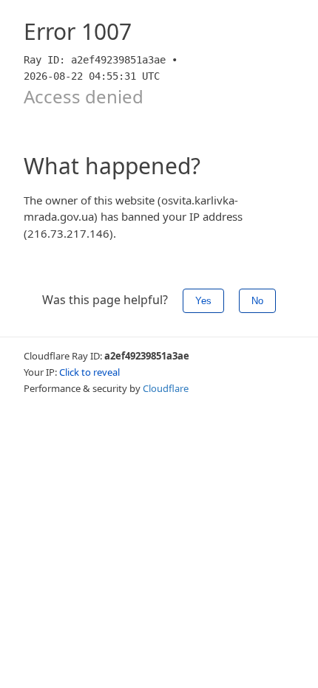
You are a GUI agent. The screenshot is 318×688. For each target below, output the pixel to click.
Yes (203, 300)
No (257, 300)
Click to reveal (89, 372)
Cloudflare (166, 388)
